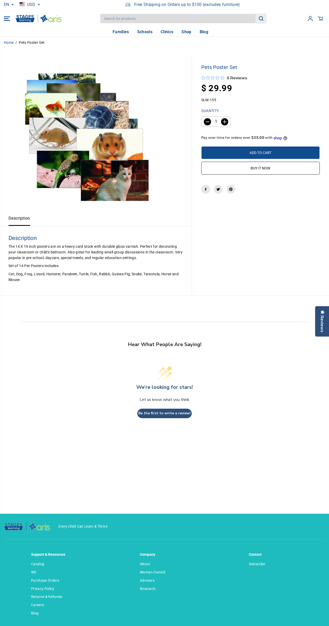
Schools (144, 31)
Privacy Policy (42, 589)
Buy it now (260, 168)
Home (9, 42)
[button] (7, 18)
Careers (37, 605)
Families (121, 31)
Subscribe (257, 564)
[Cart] (320, 18)
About (145, 564)
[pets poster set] (84, 134)
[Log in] (310, 18)
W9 (33, 572)
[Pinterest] (230, 189)
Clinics (167, 31)
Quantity (210, 111)
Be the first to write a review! (164, 413)
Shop (186, 31)
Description (19, 218)
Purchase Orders (45, 580)
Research (148, 589)
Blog (204, 31)
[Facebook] (205, 189)
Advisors (147, 580)
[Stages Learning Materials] (38, 18)
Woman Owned (152, 572)
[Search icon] (261, 18)
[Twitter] (218, 189)
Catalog (37, 564)
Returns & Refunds (46, 597)
